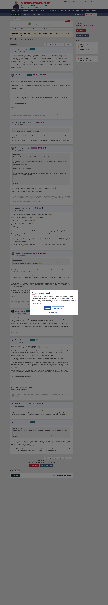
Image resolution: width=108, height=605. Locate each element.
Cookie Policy (68, 298)
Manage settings (53, 312)
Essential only (57, 308)
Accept (47, 308)
